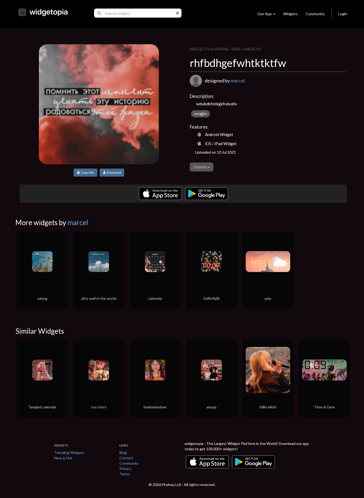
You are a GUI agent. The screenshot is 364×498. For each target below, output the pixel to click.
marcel (237, 80)
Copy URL (87, 172)
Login (342, 13)
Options (200, 167)
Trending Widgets (69, 452)
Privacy (125, 468)
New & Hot (63, 458)
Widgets (290, 13)
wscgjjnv (200, 113)
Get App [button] (264, 13)
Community (315, 13)
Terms (124, 474)
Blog (123, 452)
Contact (126, 458)
